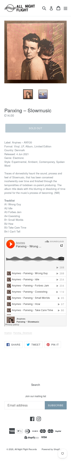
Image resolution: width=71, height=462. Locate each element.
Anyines (8, 333)
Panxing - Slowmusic (22, 333)
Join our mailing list (35, 396)
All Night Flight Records (26, 449)
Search (35, 385)
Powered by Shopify (51, 449)
